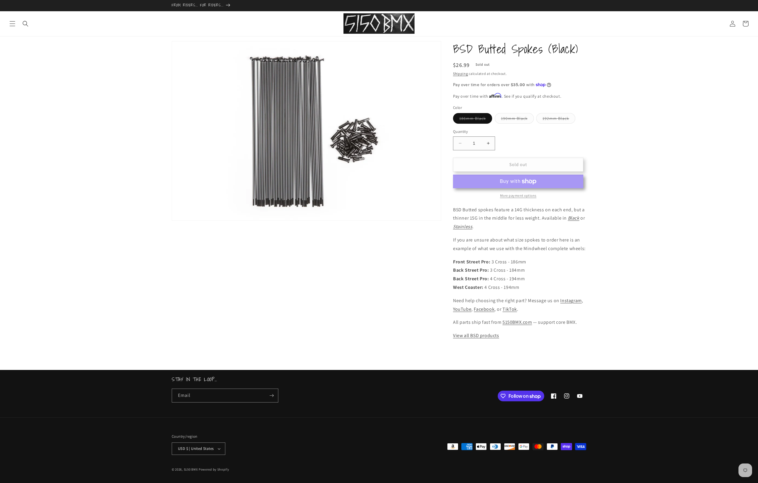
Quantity (460, 131)
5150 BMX (191, 469)
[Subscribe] (271, 395)
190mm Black (517, 119)
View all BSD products (476, 335)
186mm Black (475, 119)
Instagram (571, 300)
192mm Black (558, 119)
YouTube (462, 309)
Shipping (460, 73)
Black (573, 218)
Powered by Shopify (214, 469)
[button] (12, 23)
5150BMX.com (517, 322)
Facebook (484, 309)
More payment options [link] (518, 195)
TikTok (509, 309)
